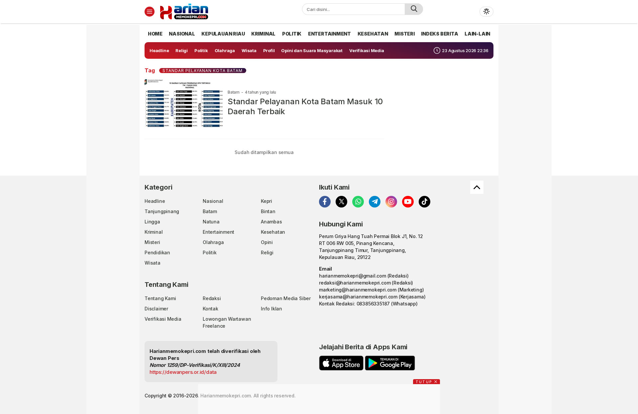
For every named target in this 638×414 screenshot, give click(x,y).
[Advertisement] (116, 124)
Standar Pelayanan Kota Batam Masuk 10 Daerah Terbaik (305, 106)
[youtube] (408, 201)
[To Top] (476, 187)
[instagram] (391, 201)
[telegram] (374, 201)
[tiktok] (424, 201)
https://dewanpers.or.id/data (183, 372)
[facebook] (325, 201)
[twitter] (341, 201)
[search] (414, 9)
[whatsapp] (358, 201)
